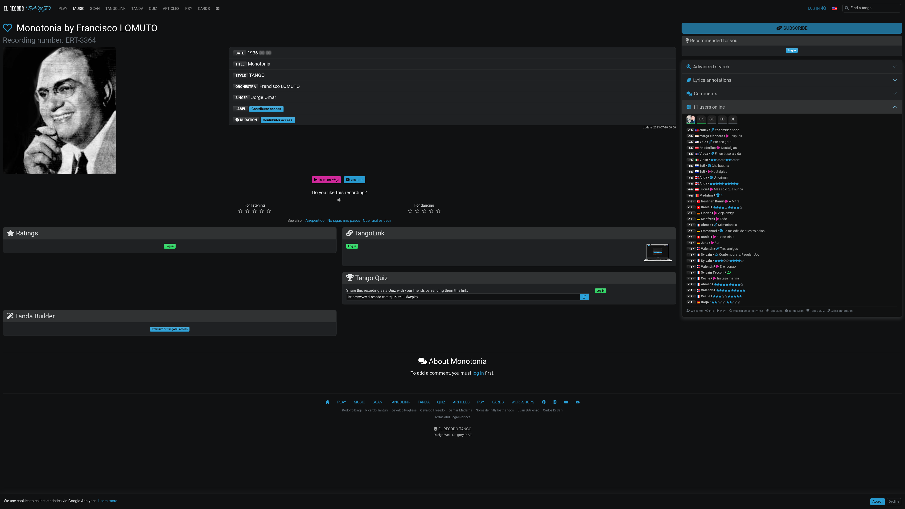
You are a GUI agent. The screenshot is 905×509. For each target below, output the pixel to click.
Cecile (705, 278)
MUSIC (78, 8)
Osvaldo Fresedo (432, 410)
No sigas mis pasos (343, 220)
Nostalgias (728, 148)
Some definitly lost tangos (495, 410)
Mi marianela (727, 225)
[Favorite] (8, 28)
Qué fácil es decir (377, 220)
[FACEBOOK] (543, 402)
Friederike (707, 148)
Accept (877, 501)
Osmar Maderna (460, 410)
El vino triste (725, 237)
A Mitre (733, 201)
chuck (703, 130)
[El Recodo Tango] (327, 402)
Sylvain (706, 254)
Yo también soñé (727, 130)
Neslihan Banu (712, 201)
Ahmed (706, 225)
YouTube (356, 180)
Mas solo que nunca (728, 189)
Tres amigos (729, 248)
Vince (703, 160)
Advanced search (711, 67)
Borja (705, 302)
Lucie (703, 189)
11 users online (709, 107)
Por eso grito (722, 142)
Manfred (707, 219)
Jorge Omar (255, 97)
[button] (834, 9)
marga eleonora (711, 136)
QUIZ (153, 8)
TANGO (250, 75)
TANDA (137, 8)
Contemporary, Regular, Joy (738, 254)
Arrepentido (315, 220)
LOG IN (814, 8)
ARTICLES (171, 8)
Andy (703, 177)
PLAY (62, 8)
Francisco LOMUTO (267, 86)
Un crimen (721, 177)
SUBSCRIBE (794, 28)
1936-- (253, 53)
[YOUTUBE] (566, 402)
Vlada (703, 154)
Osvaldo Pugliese (403, 410)
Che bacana (720, 166)
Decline (894, 501)
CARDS (204, 8)
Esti (702, 166)
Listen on (328, 180)
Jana (704, 243)
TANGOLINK (115, 8)
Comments (705, 93)
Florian (706, 213)
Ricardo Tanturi (376, 410)
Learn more (107, 501)
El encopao (727, 266)
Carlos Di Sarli (553, 410)
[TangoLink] (713, 130)
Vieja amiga (726, 213)
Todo (723, 219)
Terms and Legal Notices (452, 417)
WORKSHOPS (522, 402)
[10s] (339, 199)
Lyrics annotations (712, 80)
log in (478, 373)
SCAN (95, 8)
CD (722, 119)
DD (733, 119)
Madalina (706, 195)
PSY (188, 8)
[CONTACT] (217, 8)
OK (701, 119)
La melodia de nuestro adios (744, 231)
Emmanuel (709, 231)
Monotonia (252, 64)
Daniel (706, 207)
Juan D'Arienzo (528, 410)
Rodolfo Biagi (352, 410)
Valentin (707, 248)
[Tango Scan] (710, 166)
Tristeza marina (727, 278)
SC (711, 119)
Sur (717, 243)
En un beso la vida (728, 154)
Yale (702, 142)
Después (735, 136)
